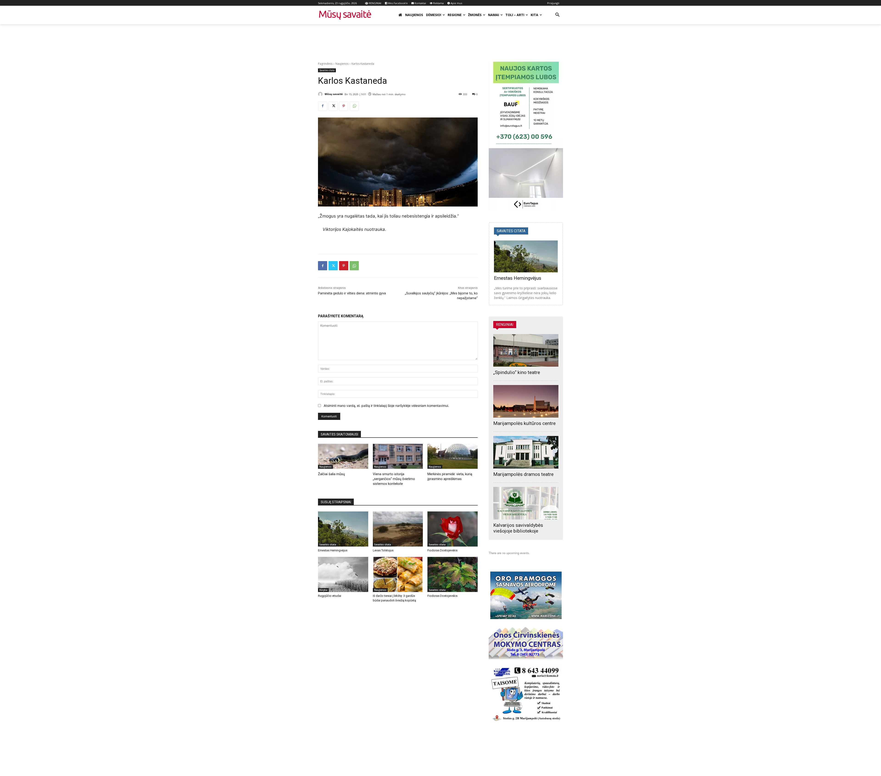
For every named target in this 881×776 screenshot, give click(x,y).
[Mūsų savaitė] (321, 94)
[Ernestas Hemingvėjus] (343, 529)
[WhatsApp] (354, 106)
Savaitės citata (327, 70)
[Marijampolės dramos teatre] (525, 452)
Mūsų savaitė (334, 94)
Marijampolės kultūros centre (524, 423)
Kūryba (323, 590)
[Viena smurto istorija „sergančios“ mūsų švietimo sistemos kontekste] (398, 456)
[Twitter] (333, 106)
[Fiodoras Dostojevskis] (452, 529)
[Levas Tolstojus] (398, 529)
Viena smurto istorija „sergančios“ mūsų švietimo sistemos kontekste (394, 479)
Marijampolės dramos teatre (523, 474)
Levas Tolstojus (383, 550)
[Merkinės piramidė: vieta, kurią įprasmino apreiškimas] (452, 456)
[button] (557, 14)
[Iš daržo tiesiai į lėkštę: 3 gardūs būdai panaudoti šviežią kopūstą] (398, 574)
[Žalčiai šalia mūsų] (343, 456)
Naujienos (341, 64)
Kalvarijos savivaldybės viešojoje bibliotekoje (518, 528)
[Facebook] (322, 106)
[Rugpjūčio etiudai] (343, 574)
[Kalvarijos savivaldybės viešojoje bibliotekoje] (525, 503)
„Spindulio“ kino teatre (516, 372)
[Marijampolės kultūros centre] (525, 401)
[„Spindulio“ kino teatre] (525, 350)
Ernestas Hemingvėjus (332, 550)
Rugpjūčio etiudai (329, 595)
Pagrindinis (325, 64)
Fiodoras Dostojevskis (442, 550)
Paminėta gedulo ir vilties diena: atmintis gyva (352, 293)
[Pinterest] (343, 106)
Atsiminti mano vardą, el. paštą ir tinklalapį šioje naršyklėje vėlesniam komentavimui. (386, 406)
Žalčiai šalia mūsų (331, 474)
